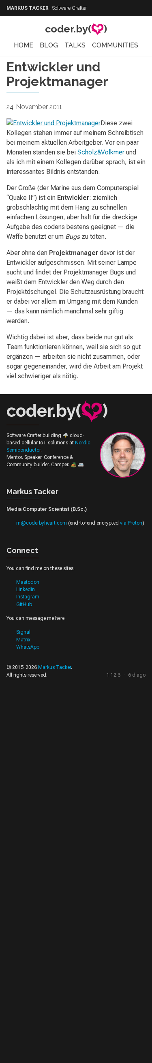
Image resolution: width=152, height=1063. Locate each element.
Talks (75, 45)
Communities (115, 45)
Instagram (27, 597)
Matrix (23, 640)
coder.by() (76, 29)
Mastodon (27, 582)
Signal (23, 632)
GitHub (24, 604)
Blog (49, 45)
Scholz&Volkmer (100, 152)
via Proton (131, 523)
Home (23, 45)
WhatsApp (27, 647)
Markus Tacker (54, 667)
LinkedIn (25, 589)
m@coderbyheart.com (41, 523)
